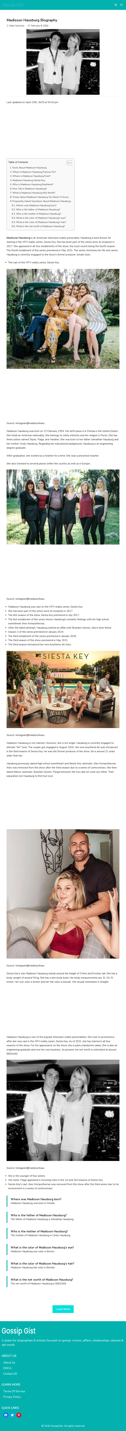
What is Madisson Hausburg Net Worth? (33, 192)
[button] (121, 5)
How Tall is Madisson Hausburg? (29, 188)
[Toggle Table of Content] (67, 163)
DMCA (7, 1368)
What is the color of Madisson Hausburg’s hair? (41, 222)
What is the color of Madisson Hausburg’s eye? (41, 217)
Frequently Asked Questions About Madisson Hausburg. (41, 201)
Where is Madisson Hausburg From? (31, 176)
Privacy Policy (12, 1397)
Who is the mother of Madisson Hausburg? (38, 213)
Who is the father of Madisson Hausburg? (38, 209)
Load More (63, 1309)
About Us (9, 1363)
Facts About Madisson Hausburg (29, 167)
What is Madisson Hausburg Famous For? (34, 172)
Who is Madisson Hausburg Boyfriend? (32, 184)
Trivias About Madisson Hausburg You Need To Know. (40, 197)
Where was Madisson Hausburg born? (36, 205)
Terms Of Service (14, 1391)
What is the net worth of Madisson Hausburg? (40, 226)
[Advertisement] (63, 131)
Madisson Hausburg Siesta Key (28, 180)
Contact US (10, 1374)
